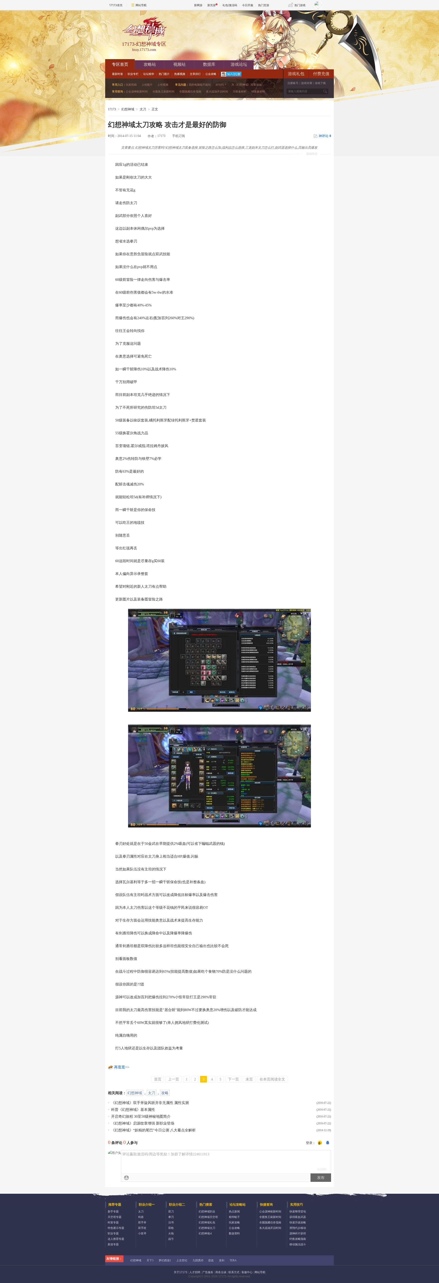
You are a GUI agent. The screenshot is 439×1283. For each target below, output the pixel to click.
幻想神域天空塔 (208, 1217)
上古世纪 (181, 1260)
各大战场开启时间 (217, 91)
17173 (112, 109)
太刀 (151, 1093)
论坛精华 (148, 74)
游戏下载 (320, 83)
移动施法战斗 (297, 1244)
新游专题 (113, 1244)
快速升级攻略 (297, 1222)
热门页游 (263, 5)
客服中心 (246, 1272)
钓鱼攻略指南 (297, 1239)
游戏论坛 (239, 64)
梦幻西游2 (165, 1260)
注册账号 (292, 83)
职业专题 (113, 1233)
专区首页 (120, 64)
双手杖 (142, 1228)
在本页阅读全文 (272, 1079)
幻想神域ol (205, 1233)
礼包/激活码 (229, 5)
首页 (157, 1079)
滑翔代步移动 (297, 1228)
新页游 (211, 5)
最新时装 (117, 74)
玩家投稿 (131, 84)
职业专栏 (133, 74)
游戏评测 (306, 83)
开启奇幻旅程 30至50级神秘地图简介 (141, 1116)
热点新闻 (234, 1211)
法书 (171, 1222)
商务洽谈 (220, 1272)
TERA (233, 1260)
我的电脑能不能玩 (200, 84)
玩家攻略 (234, 1222)
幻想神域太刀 (207, 1228)
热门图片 (164, 74)
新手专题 (113, 1211)
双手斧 (142, 1222)
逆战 (211, 1260)
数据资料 (234, 1233)
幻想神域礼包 (207, 1222)
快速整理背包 (297, 1211)
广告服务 (207, 1272)
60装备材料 (258, 91)
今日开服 (247, 5)
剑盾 (141, 1217)
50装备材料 (239, 91)
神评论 (325, 136)
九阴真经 (198, 1260)
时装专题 (113, 1222)
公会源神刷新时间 (137, 91)
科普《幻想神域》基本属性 (133, 1110)
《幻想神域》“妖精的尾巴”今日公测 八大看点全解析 (153, 1130)
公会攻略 (210, 74)
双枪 (171, 1228)
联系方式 (233, 1272)
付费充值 (321, 73)
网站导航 (141, 5)
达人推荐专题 (116, 1239)
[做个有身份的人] (319, 1143)
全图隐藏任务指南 (190, 91)
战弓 (171, 1239)
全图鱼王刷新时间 (163, 91)
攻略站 (150, 64)
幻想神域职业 (207, 1211)
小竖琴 (142, 1233)
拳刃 (171, 1217)
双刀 (171, 1211)
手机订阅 (178, 136)
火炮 (171, 1233)
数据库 (209, 64)
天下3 (150, 1260)
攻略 (165, 1093)
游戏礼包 (296, 73)
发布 (320, 1178)
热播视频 (179, 74)
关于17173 (180, 1272)
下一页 (233, 1079)
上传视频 (162, 84)
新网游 (198, 5)
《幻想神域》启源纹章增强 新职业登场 (142, 1123)
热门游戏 (299, 5)
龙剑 (221, 1260)
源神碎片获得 (297, 1233)
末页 (249, 1079)
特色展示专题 (116, 1228)
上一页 (173, 1079)
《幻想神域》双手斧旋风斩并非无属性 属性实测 (150, 1103)
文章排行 (195, 74)
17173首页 (116, 5)
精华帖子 (234, 1217)
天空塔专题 (114, 1217)
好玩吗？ (221, 84)
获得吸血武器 (297, 1217)
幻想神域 (127, 109)
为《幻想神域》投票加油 (246, 84)
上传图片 (147, 84)
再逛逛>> (121, 1067)
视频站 (179, 64)
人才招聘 (194, 1272)
